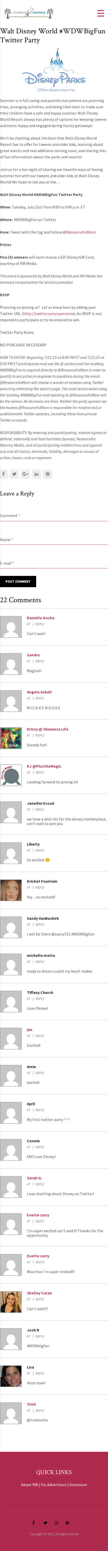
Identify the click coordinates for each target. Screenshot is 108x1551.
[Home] (29, 12)
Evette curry (38, 1214)
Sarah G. (34, 1177)
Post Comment (18, 581)
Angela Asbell (39, 691)
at (28, 624)
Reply (40, 624)
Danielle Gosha (41, 617)
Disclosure (78, 1484)
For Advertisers (54, 1484)
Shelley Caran (39, 1292)
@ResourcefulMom (79, 232)
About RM (29, 1484)
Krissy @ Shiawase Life (47, 729)
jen (29, 1029)
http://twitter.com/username (48, 313)
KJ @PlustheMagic (44, 766)
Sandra (33, 654)
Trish (31, 1404)
